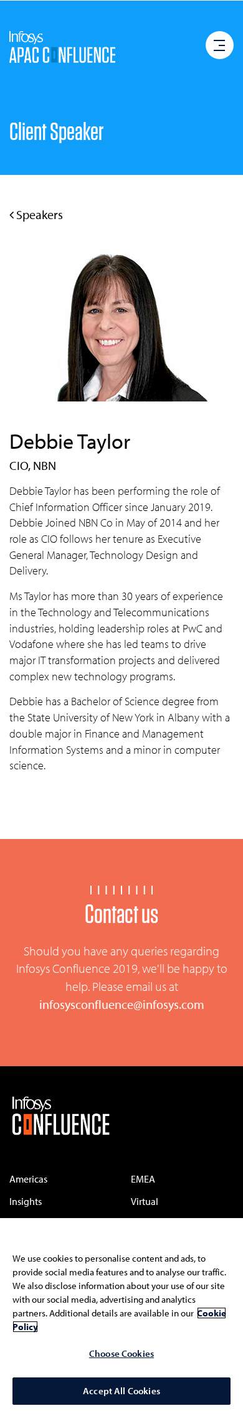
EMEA (143, 1179)
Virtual (144, 1201)
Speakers (38, 214)
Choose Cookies (121, 1353)
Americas (28, 1179)
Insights (25, 1201)
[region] (121, 1317)
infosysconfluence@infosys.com (121, 1004)
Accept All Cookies (121, 1391)
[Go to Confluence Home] (60, 1117)
